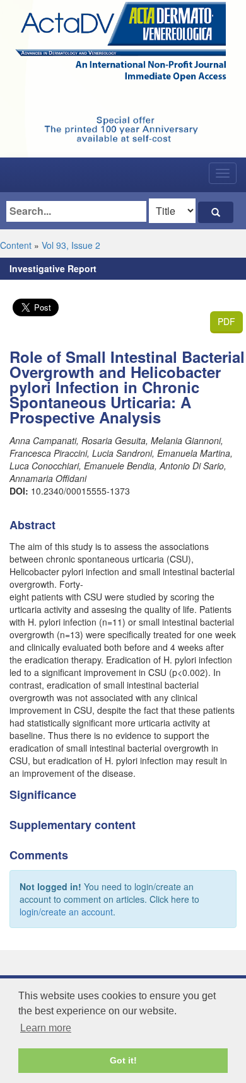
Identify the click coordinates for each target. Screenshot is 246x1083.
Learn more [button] (45, 1028)
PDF (226, 321)
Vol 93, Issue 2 (71, 245)
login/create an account (66, 911)
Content (16, 245)
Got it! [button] (123, 1060)
